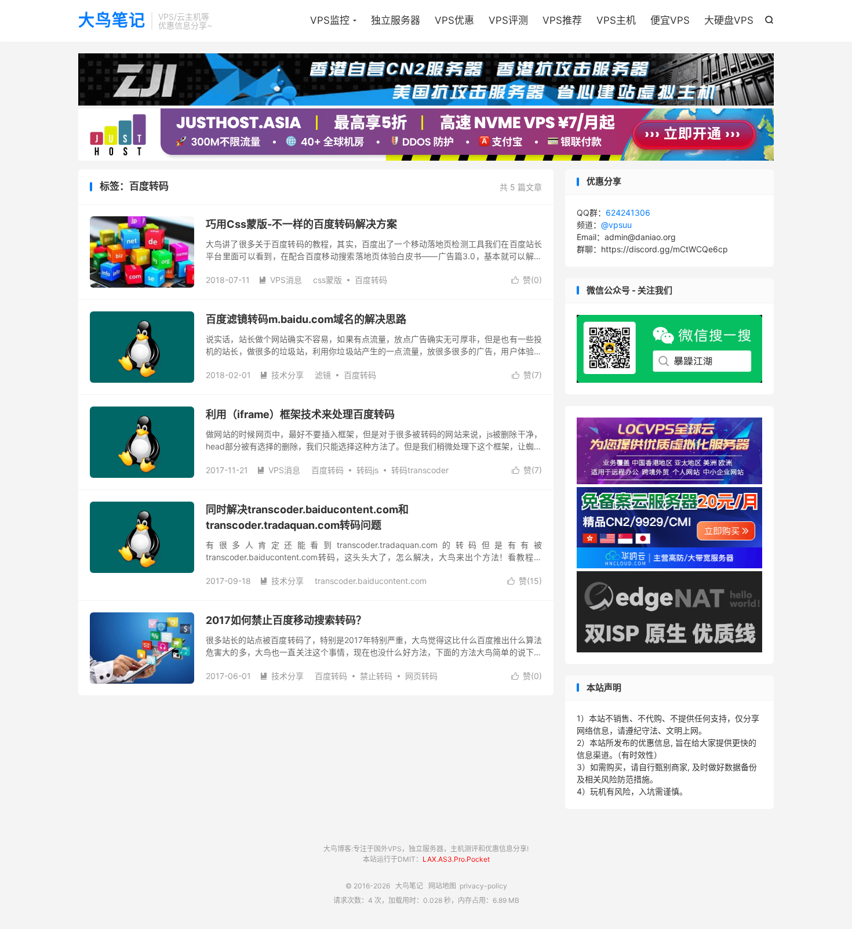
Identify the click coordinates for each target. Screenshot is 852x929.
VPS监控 (329, 20)
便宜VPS (670, 20)
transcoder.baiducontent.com (371, 581)
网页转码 (421, 676)
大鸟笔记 (111, 21)
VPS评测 (508, 20)
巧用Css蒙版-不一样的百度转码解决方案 (301, 224)
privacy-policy (483, 885)
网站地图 (442, 885)
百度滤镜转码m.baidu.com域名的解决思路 (306, 319)
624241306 (628, 212)
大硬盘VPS (728, 20)
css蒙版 (327, 280)
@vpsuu (616, 225)
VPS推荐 (562, 20)
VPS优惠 (454, 20)
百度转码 (371, 280)
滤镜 (323, 375)
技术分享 (282, 375)
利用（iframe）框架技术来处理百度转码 (300, 414)
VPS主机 (616, 20)
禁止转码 (376, 676)
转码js (367, 470)
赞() (526, 280)
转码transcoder (420, 470)
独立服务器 (395, 20)
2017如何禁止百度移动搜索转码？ (286, 620)
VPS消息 (280, 280)
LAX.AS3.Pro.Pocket (456, 859)
